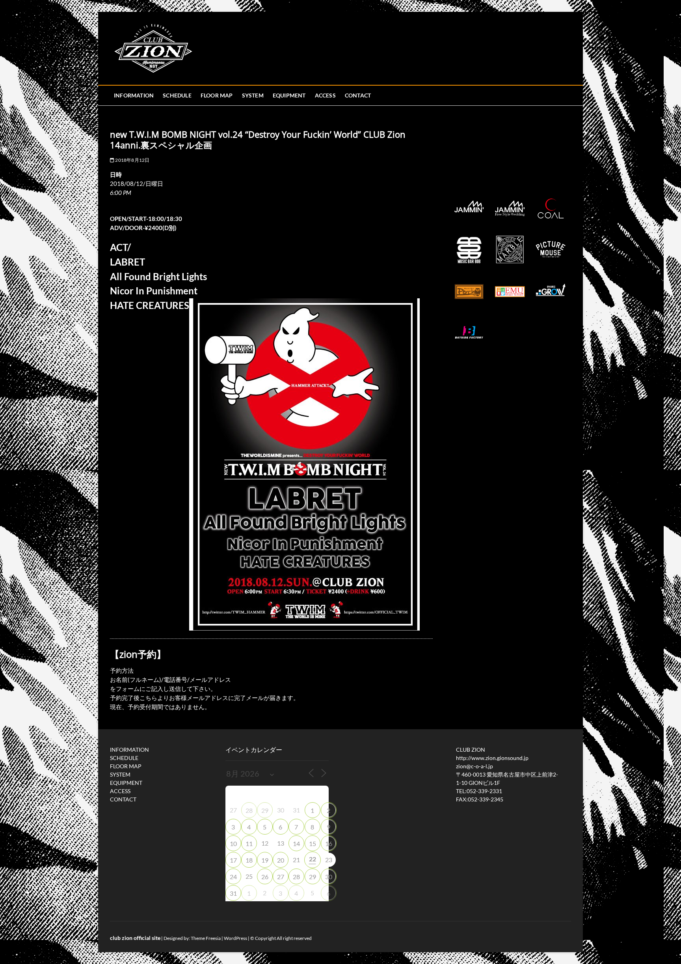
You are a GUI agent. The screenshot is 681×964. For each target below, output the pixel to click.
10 (233, 843)
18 (249, 860)
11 (249, 843)
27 (280, 876)
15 (312, 843)
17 (233, 860)
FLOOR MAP (217, 95)
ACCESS (325, 95)
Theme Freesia (206, 938)
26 (264, 876)
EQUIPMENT (289, 95)
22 (312, 859)
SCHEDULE (177, 95)
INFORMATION (134, 95)
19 (264, 860)
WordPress (235, 938)
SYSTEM (253, 95)
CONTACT (358, 95)
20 (280, 860)
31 (233, 893)
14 (296, 843)
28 (249, 810)
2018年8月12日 (131, 160)
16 (328, 843)
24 (233, 876)
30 (328, 876)
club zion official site (135, 937)
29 (264, 810)
